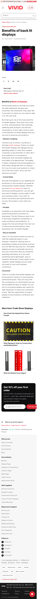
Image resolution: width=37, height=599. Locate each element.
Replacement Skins (7, 488)
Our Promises (6, 453)
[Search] (32, 15)
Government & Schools (9, 503)
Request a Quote (7, 527)
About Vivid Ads (7, 449)
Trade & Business (7, 509)
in (13, 80)
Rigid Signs (5, 481)
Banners (4, 468)
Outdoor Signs (6, 478)
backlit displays (14, 147)
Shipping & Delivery (8, 531)
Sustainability (6, 456)
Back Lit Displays (19, 101)
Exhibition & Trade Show (9, 474)
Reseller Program (7, 499)
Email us (23, 432)
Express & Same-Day (8, 534)
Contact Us (5, 524)
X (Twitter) (7, 562)
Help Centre (15, 432)
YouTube (6, 559)
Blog (8, 22)
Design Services (6, 541)
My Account (5, 517)
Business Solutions (7, 496)
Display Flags (6, 471)
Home (4, 22)
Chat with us (5, 432)
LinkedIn (6, 556)
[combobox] (18, 15)
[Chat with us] (31, 594)
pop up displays (22, 192)
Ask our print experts (11, 92)
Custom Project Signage (9, 506)
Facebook (6, 549)
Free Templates (6, 537)
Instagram (7, 552)
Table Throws (6, 484)
